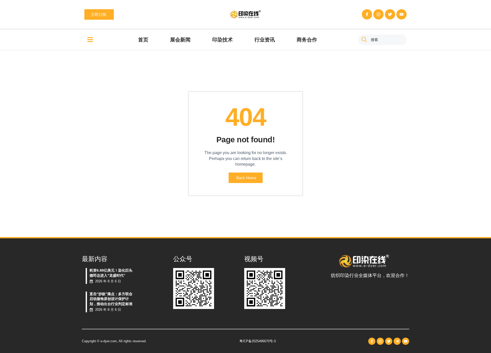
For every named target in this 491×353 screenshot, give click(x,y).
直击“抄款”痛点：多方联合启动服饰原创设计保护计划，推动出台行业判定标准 (111, 299)
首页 (143, 39)
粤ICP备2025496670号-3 (257, 341)
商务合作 (307, 39)
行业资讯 (264, 39)
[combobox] (382, 40)
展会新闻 (180, 39)
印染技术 (222, 39)
